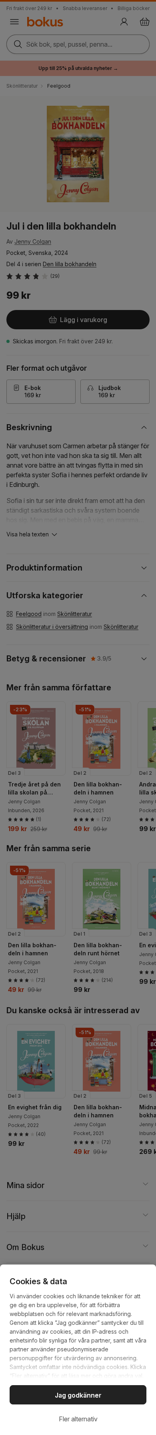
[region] (78, 1350)
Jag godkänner (78, 1395)
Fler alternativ (78, 1419)
